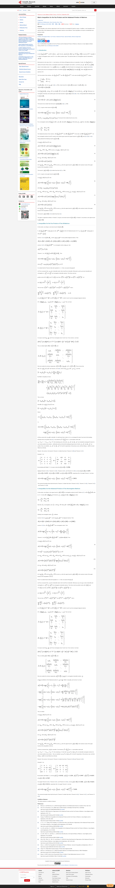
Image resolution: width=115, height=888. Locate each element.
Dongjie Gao (40, 20)
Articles (29, 6)
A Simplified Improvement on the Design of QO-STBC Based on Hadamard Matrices (26, 58)
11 (52, 439)
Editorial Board (23, 25)
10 (59, 368)
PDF (53, 24)
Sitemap (40, 878)
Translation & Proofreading (71, 876)
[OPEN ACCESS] (80, 2)
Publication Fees (23, 27)
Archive (21, 22)
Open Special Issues (24, 66)
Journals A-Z (41, 872)
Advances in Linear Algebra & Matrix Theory (47, 14)
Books (44, 6)
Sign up (52, 886)
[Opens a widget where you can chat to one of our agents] (110, 885)
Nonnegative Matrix (46, 36)
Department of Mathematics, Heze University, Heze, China (50, 22)
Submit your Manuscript (62, 886)
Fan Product (53, 36)
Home (21, 6)
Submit (73, 6)
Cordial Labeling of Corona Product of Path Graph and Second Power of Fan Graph (26, 49)
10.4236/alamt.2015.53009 (45, 24)
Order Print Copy (22, 79)
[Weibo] (32, 196)
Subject (40, 874)
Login (93, 2)
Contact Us (21, 81)
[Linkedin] (28, 196)
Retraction (87, 878)
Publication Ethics (89, 874)
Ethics (53, 872)
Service (68, 870)
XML (59, 24)
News (51, 6)
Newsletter (21, 76)
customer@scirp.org (25, 204)
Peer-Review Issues (56, 878)
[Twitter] (20, 196)
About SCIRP (56, 870)
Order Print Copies (70, 874)
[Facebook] (24, 196)
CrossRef (62, 809)
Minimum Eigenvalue (76, 36)
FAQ (20, 84)
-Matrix (39, 36)
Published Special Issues (25, 69)
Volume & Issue (69, 880)
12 (42, 525)
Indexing (22, 30)
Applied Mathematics (24, 93)
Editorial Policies (55, 874)
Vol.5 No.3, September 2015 (63, 14)
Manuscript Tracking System (72, 872)
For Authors (54, 876)
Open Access (88, 872)
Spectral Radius (68, 36)
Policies (87, 870)
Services (65, 6)
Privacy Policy (88, 880)
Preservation (88, 876)
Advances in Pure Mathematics (26, 108)
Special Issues (55, 881)
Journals (37, 6)
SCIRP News (73, 886)
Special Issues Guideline (24, 71)
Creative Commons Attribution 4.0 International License (67, 865)
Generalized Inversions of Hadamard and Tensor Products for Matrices (26, 53)
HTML (56, 24)
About (58, 6)
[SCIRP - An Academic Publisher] (27, 2)
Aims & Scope (23, 17)
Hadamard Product (60, 36)
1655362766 (23, 209)
